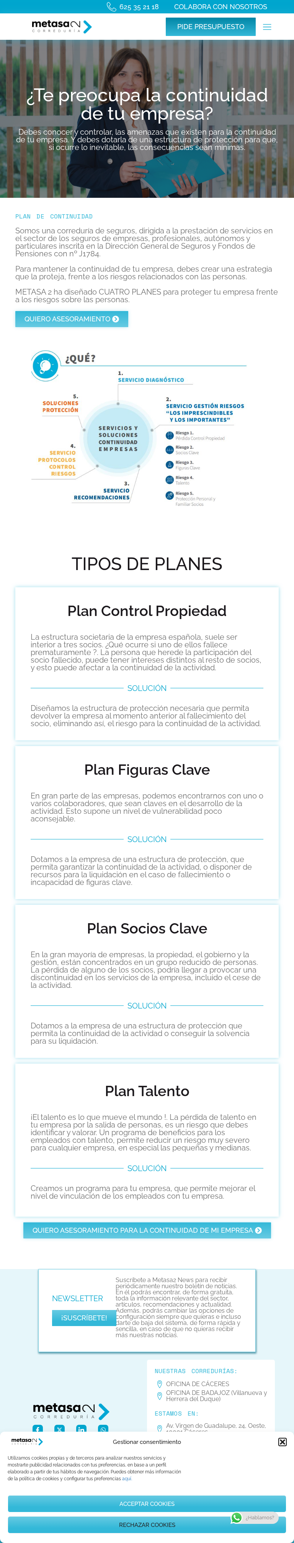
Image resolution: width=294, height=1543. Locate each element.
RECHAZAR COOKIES (147, 1525)
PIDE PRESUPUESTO (210, 27)
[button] (282, 1442)
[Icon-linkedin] (81, 1430)
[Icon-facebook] (38, 1430)
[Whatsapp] (103, 1430)
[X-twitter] (59, 1430)
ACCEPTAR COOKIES (147, 1504)
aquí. (127, 1478)
